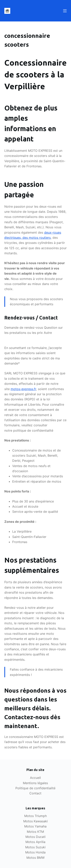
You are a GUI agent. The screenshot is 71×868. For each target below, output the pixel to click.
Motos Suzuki (35, 847)
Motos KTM (35, 832)
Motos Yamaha (35, 826)
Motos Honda (35, 852)
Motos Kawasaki (35, 821)
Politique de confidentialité (35, 788)
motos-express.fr (23, 389)
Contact (35, 793)
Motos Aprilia (35, 842)
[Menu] (65, 11)
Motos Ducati (35, 837)
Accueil (35, 778)
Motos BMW (35, 858)
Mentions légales (35, 783)
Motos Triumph (35, 816)
